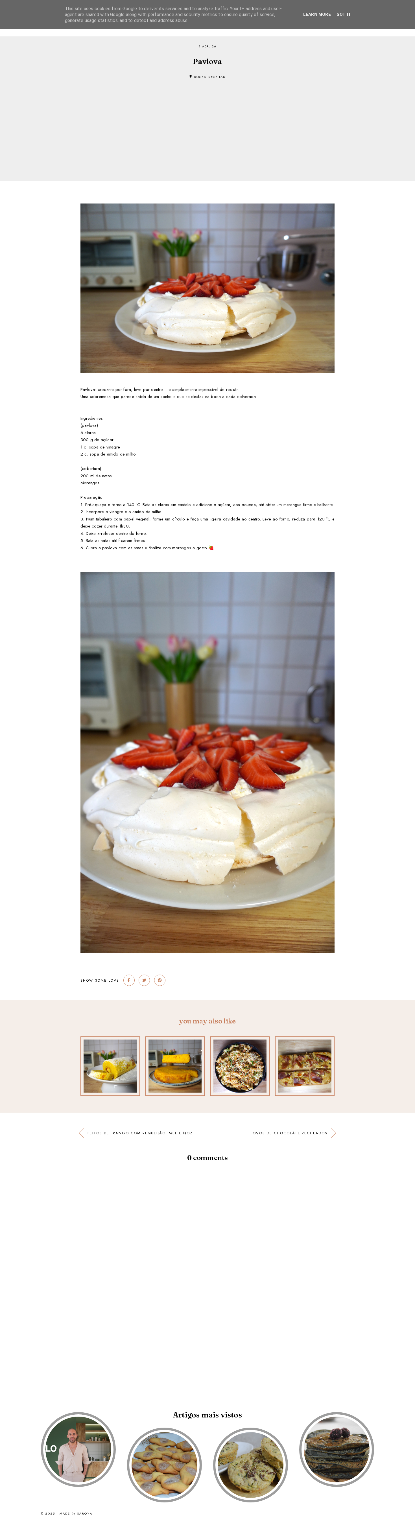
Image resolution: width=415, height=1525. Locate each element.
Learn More (317, 14)
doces (200, 77)
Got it (344, 14)
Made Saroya (76, 1513)
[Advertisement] (207, 121)
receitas (216, 77)
